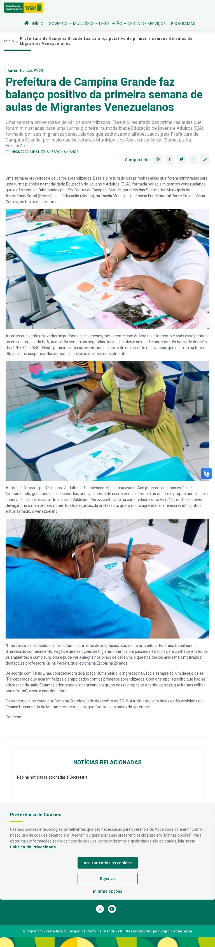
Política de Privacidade (33, 846)
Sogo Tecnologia (176, 931)
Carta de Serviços (146, 23)
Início (38, 23)
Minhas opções (107, 891)
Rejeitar (107, 878)
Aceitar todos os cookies (108, 862)
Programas (183, 23)
